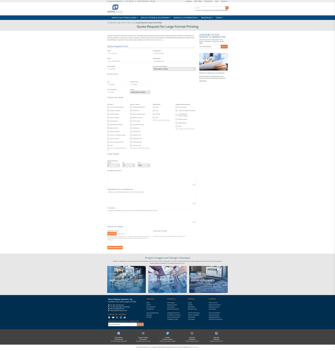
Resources (116, 23)
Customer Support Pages (127, 23)
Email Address (157, 58)
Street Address (111, 66)
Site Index (196, 347)
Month (109, 162)
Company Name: (157, 50)
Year (139, 162)
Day (123, 162)
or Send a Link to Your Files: (160, 231)
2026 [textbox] (140, 165)
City (108, 81)
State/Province (134, 81)
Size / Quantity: (111, 208)
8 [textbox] (108, 165)
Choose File (112, 233)
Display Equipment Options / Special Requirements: (120, 189)
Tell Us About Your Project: (114, 170)
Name (109, 50)
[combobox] (140, 92)
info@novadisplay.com (156, 40)
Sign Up (224, 47)
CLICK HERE (223, 10)
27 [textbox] (124, 165)
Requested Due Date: (112, 161)
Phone (109, 58)
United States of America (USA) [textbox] (139, 92)
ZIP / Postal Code (111, 89)
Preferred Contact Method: (160, 66)
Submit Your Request (115, 247)
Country (132, 89)
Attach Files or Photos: (113, 231)
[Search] (227, 7)
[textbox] (172, 69)
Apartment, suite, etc (112, 74)
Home (109, 23)
